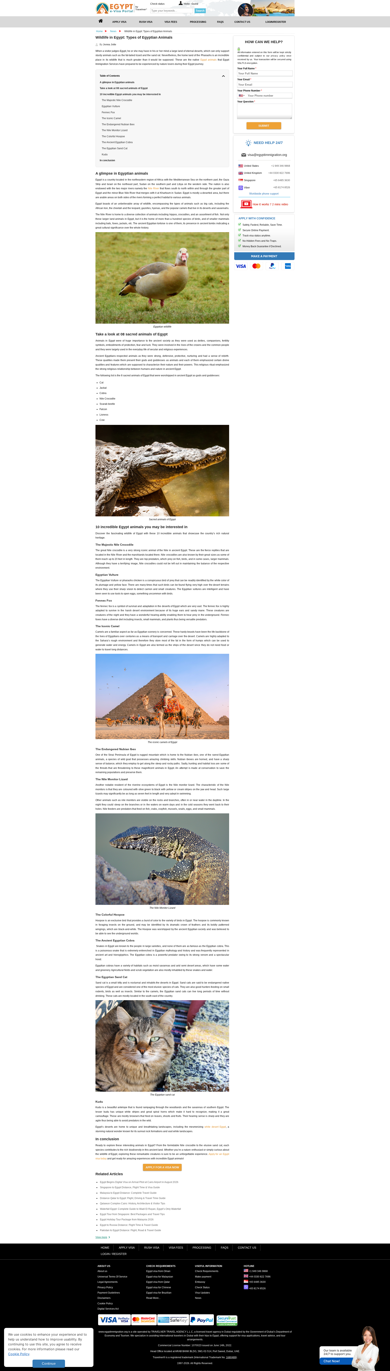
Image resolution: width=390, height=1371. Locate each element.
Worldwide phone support (264, 193)
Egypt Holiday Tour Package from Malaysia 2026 (127, 1219)
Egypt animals (208, 59)
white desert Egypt (215, 1126)
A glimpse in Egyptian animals (117, 82)
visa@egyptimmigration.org (267, 155)
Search (200, 10)
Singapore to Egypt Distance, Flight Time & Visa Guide (130, 1187)
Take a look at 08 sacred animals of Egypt (124, 88)
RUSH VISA (151, 1247)
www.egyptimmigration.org (113, 1331)
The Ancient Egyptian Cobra (117, 142)
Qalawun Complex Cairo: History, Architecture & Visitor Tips (132, 1203)
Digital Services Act (108, 1308)
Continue (49, 1363)
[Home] (100, 21)
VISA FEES (176, 1247)
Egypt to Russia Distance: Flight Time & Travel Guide (129, 1225)
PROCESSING (202, 1247)
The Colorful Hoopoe (113, 136)
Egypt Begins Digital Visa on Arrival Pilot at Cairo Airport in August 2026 (139, 1182)
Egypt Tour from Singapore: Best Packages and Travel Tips (132, 1214)
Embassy (200, 1282)
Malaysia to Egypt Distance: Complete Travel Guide (128, 1192)
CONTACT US (247, 1247)
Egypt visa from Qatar (158, 1282)
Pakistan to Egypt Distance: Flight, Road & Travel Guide (130, 1230)
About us (102, 1271)
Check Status (202, 1287)
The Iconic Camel (111, 118)
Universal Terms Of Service (112, 1276)
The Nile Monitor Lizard (115, 130)
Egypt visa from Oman (158, 1271)
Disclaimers (104, 1298)
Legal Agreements (108, 1282)
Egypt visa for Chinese (158, 1287)
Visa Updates (202, 1292)
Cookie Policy (105, 1303)
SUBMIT (263, 125)
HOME (105, 1247)
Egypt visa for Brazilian (158, 1292)
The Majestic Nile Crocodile (117, 100)
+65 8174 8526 (281, 187)
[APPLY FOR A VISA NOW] (162, 1167)
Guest (195, 3)
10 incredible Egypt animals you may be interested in (130, 94)
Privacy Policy (105, 1287)
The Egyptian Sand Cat (114, 148)
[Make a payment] (264, 262)
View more (101, 1237)
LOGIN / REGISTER (114, 1254)
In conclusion (107, 160)
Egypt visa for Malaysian (159, 1276)
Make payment (203, 1276)
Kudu (105, 154)
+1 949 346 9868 (280, 165)
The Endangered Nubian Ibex (118, 124)
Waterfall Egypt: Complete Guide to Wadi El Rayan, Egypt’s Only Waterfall (140, 1209)
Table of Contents (110, 75)
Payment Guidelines (109, 1292)
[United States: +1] (240, 95)
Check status (157, 3)
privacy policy (278, 55)
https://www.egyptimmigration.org (128, 8)
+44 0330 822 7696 (279, 173)
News (113, 31)
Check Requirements (206, 1271)
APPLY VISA (127, 1247)
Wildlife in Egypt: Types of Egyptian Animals (148, 31)
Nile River (153, 188)
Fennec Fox (108, 112)
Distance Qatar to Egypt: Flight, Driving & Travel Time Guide (133, 1198)
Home (99, 31)
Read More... (153, 1298)
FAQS (224, 1247)
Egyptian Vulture (111, 106)
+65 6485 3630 (281, 180)
